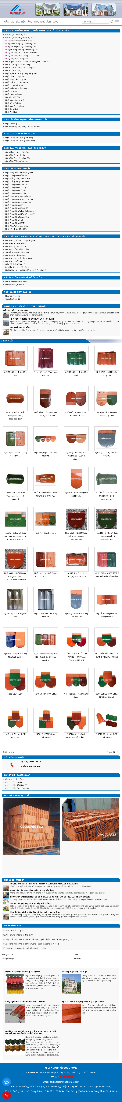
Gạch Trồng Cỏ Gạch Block (16, 246)
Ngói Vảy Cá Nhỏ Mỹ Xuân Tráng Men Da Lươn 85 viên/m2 (76, 455)
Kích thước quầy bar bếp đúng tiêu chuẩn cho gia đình (35, 894)
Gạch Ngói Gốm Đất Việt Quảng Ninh (20, 67)
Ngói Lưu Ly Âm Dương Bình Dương (20, 140)
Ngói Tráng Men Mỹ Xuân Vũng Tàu (22, 49)
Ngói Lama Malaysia (13, 94)
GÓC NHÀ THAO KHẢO (20, 327)
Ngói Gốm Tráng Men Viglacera (18, 196)
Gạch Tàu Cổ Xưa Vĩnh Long (16, 161)
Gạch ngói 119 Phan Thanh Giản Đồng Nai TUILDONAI (27, 61)
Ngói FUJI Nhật (11, 112)
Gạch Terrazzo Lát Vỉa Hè (15, 243)
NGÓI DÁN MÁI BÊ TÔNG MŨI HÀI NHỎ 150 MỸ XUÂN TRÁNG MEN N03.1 (76, 656)
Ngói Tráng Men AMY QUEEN (17, 208)
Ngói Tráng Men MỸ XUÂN (16, 175)
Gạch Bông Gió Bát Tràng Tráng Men (20, 240)
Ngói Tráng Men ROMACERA (17, 217)
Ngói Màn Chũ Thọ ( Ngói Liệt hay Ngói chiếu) (83, 1001)
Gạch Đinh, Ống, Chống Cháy (17, 249)
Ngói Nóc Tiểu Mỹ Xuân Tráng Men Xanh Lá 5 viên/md (15, 496)
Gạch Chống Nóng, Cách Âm (17, 152)
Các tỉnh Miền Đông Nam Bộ (17, 788)
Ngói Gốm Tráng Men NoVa (16, 226)
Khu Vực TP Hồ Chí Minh (15, 779)
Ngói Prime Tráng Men (14, 85)
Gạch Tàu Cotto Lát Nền (15, 155)
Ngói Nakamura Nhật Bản (16, 88)
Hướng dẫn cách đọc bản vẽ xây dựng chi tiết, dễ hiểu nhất (37, 903)
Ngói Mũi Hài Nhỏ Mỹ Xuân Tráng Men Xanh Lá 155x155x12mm (107, 536)
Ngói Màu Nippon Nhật (15, 100)
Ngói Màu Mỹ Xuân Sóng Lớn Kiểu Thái (23, 55)
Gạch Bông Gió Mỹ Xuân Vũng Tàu (22, 46)
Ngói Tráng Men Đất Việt (15, 190)
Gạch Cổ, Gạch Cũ (12, 299)
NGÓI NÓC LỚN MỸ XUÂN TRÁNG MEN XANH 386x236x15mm (107, 496)
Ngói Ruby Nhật (11, 109)
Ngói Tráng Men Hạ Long (15, 187)
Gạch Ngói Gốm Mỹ (13, 70)
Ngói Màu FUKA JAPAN (14, 106)
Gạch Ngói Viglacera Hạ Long (17, 64)
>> (118, 752)
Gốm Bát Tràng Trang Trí (15, 264)
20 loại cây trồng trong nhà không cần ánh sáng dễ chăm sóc (38, 912)
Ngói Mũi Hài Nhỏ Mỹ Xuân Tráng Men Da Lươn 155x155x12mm (76, 536)
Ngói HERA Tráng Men (14, 76)
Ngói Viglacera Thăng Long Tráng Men (21, 73)
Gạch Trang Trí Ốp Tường (15, 255)
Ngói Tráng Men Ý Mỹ (14, 220)
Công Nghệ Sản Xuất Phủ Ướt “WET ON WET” (25, 1001)
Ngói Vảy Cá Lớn (15, 694)
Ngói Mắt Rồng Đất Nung (46, 533)
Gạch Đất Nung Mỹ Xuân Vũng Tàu (22, 43)
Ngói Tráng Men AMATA (15, 223)
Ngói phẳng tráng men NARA (17, 181)
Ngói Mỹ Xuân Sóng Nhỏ (18, 58)
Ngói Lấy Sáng (11, 123)
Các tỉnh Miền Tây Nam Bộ (16, 785)
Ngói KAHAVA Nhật (13, 103)
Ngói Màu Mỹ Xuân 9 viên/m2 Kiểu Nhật (24, 52)
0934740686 (33, 766)
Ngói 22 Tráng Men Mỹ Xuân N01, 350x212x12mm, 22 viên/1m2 (45, 656)
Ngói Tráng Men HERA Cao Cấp (18, 202)
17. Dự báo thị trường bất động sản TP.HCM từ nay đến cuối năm (30, 939)
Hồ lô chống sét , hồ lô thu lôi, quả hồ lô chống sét (26, 270)
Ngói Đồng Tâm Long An (15, 79)
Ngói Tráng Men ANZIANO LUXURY (20, 214)
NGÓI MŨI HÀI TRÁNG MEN (46, 694)
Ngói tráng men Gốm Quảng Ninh (19, 172)
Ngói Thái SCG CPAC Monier (17, 82)
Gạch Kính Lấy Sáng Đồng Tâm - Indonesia (22, 126)
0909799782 (35, 761)
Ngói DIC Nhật (11, 91)
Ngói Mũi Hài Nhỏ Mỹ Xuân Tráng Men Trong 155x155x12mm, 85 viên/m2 (15, 576)
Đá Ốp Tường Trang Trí (15, 284)
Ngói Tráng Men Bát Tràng (16, 193)
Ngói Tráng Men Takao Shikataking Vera (22, 211)
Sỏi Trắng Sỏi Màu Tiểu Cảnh (17, 252)
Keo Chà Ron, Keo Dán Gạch (17, 267)
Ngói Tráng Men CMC (14, 205)
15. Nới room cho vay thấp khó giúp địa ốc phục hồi (24, 930)
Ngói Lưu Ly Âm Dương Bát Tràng (19, 137)
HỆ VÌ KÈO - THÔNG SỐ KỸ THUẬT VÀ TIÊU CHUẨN (32, 319)
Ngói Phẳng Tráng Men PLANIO (18, 178)
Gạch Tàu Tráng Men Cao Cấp (17, 158)
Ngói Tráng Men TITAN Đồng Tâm (19, 199)
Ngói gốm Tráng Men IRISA (16, 229)
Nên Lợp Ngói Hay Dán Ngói (74, 971)
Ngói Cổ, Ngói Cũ (12, 296)
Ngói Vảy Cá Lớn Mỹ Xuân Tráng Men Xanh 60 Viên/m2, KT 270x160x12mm (15, 536)
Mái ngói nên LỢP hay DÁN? (16, 310)
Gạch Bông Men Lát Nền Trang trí (19, 258)
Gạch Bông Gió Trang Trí (15, 261)
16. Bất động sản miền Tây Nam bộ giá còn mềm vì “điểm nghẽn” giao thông (34, 935)
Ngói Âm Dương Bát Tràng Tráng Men (22, 971)
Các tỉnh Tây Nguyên (13, 782)
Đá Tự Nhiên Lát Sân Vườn (16, 281)
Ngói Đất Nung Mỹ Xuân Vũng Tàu (22, 40)
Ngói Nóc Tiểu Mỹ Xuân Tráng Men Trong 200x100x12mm (15, 415)
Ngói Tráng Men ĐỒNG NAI (16, 184)
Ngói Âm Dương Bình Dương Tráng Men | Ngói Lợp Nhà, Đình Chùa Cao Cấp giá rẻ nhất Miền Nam (31, 1032)
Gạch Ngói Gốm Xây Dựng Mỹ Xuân (20, 37)
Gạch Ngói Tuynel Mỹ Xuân (16, 34)
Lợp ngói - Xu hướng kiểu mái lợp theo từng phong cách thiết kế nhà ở (42, 918)
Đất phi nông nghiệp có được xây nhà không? (30, 886)
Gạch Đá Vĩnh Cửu (12, 97)
